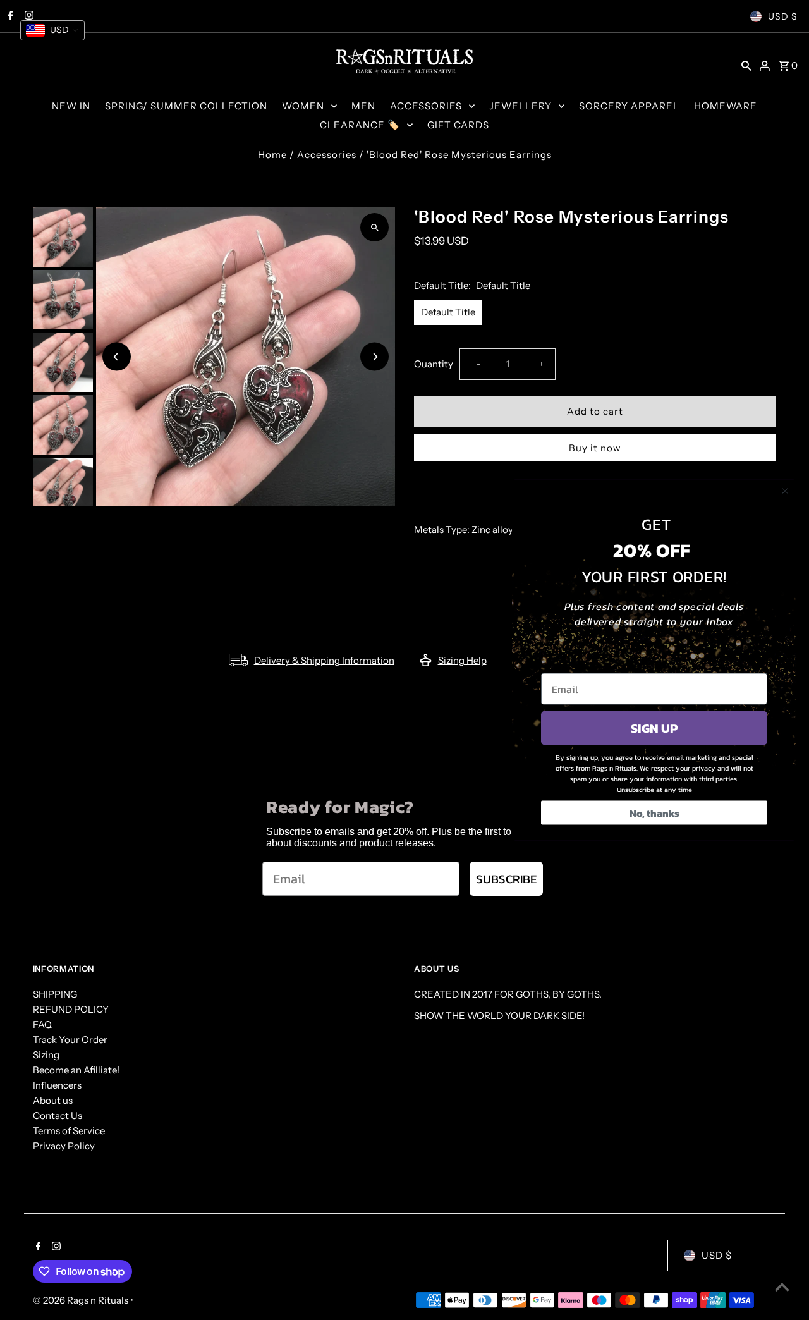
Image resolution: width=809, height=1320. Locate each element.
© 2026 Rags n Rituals (81, 1300)
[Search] (746, 65)
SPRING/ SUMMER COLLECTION (186, 106)
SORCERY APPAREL (629, 106)
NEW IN (71, 106)
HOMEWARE (725, 106)
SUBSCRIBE (506, 879)
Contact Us (57, 1115)
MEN (363, 106)
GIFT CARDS (458, 125)
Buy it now (595, 448)
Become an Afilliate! (76, 1070)
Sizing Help (462, 660)
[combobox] (52, 30)
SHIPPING (55, 994)
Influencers (57, 1085)
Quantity (433, 364)
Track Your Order (70, 1040)
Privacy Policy (64, 1146)
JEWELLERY (520, 106)
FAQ (42, 1024)
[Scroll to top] (782, 1287)
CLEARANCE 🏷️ (360, 125)
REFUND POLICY (71, 1009)
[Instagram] (55, 1247)
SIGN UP (654, 728)
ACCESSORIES (426, 106)
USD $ (783, 16)
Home (272, 155)
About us (53, 1100)
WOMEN (303, 106)
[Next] (374, 357)
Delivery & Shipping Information (324, 660)
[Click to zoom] (374, 227)
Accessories (326, 155)
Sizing (46, 1055)
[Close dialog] (785, 491)
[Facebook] (37, 1247)
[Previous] (116, 357)
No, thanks (654, 813)
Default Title (448, 312)
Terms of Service (69, 1131)
